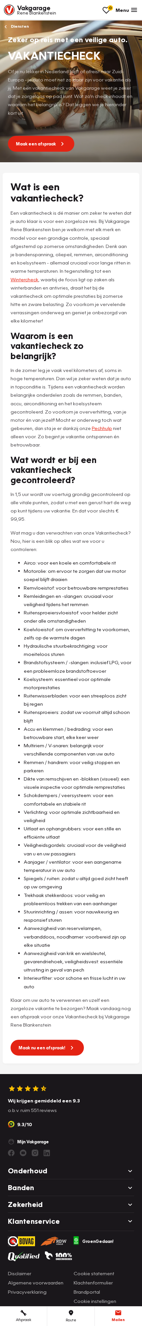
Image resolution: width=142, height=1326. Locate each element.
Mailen (118, 1319)
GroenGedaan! (98, 1241)
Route (71, 1319)
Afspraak (23, 1319)
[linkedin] (47, 1153)
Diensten (19, 26)
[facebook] (11, 1153)
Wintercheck (24, 279)
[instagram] (35, 1153)
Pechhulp (102, 428)
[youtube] (23, 1153)
